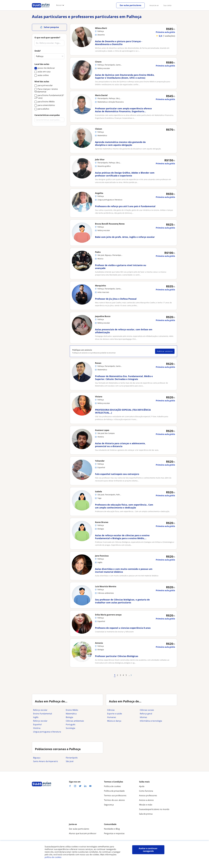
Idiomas (143, 717)
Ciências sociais (147, 710)
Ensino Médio (72, 710)
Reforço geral (146, 713)
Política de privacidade (114, 791)
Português (70, 724)
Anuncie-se (154, 5)
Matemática (71, 713)
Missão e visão (145, 804)
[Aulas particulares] (41, 8)
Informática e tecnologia (151, 721)
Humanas (111, 717)
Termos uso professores (115, 795)
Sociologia (70, 728)
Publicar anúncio (165, 351)
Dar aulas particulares (130, 5)
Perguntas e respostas (114, 833)
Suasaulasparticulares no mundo (154, 809)
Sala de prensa (146, 814)
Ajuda (141, 786)
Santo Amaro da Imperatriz (45, 761)
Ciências (111, 710)
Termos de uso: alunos (114, 800)
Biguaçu (36, 757)
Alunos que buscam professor (82, 833)
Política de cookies (112, 786)
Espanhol (37, 724)
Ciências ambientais (75, 721)
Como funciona (146, 791)
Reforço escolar (40, 710)
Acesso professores (148, 795)
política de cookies (53, 857)
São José (69, 761)
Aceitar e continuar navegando (148, 849)
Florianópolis (72, 757)
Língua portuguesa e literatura (47, 731)
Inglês (35, 717)
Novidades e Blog (112, 828)
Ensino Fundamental (42, 713)
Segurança (109, 804)
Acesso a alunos (146, 800)
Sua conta (167, 5)
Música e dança (114, 721)
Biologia (69, 717)
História (36, 728)
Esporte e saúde (114, 713)
